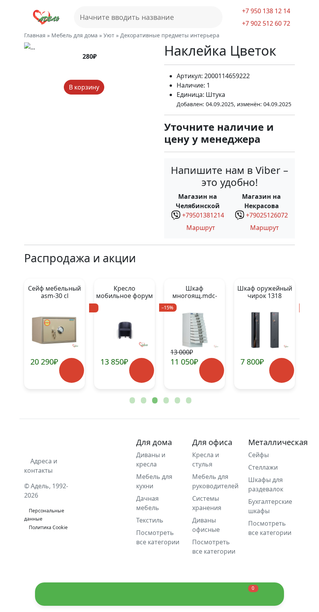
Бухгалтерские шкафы (270, 506)
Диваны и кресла (150, 459)
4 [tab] (165, 401)
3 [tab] (154, 401)
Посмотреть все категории (157, 537)
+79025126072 (267, 215)
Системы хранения (206, 503)
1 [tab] (131, 401)
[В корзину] (71, 370)
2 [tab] (143, 401)
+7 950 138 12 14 (265, 11)
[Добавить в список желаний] (111, 87)
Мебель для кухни (154, 481)
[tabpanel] (124, 333)
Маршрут (200, 227)
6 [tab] (188, 401)
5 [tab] (177, 401)
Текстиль (149, 520)
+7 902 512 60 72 (265, 23)
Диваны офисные (206, 525)
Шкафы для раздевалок (265, 484)
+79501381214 (203, 215)
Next (276, 333)
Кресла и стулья (205, 459)
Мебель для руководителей (215, 481)
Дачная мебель (147, 503)
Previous (42, 333)
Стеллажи (263, 467)
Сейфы (258, 455)
